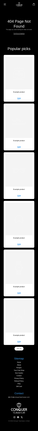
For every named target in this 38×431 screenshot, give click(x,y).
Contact (19, 375)
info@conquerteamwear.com (20, 397)
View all (19, 348)
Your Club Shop (19, 370)
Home (19, 362)
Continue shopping (19, 33)
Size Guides (19, 373)
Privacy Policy (19, 378)
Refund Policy (19, 381)
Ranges (19, 367)
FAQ (19, 384)
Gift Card (19, 386)
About (19, 365)
